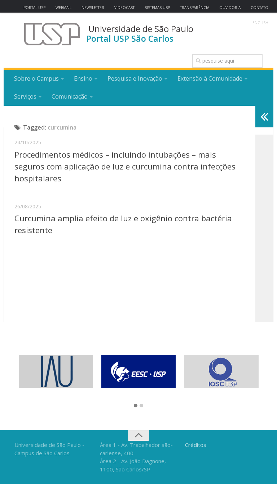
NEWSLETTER (93, 7)
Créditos (195, 444)
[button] (135, 406)
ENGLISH (260, 22)
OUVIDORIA (230, 7)
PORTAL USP (34, 7)
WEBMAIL (63, 7)
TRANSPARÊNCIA (194, 7)
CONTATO (259, 7)
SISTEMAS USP (157, 7)
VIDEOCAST (124, 7)
